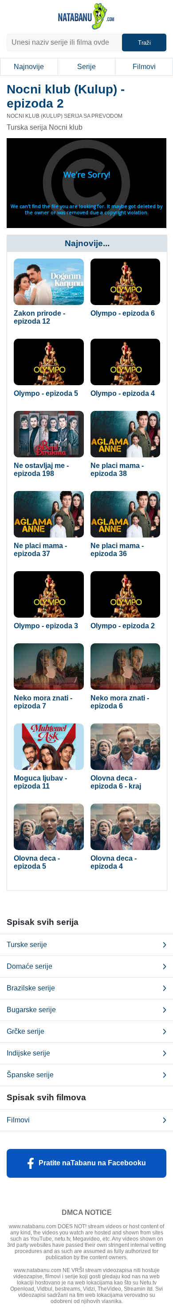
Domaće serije (29, 966)
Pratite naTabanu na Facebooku (92, 1163)
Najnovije (29, 66)
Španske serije (30, 1075)
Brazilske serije (31, 988)
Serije (86, 66)
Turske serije (27, 944)
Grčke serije (25, 1031)
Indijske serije (28, 1053)
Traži (144, 42)
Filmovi (144, 66)
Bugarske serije (31, 1009)
